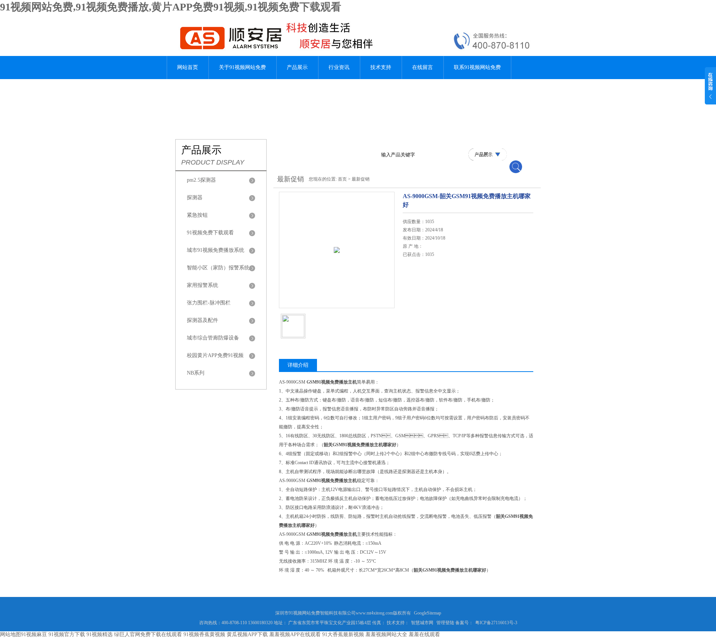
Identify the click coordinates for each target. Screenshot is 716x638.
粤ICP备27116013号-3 (496, 622)
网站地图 (10, 634)
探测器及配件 (202, 320)
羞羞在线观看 (424, 634)
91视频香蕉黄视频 (204, 634)
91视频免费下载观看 (210, 232)
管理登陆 (445, 622)
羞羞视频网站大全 (386, 634)
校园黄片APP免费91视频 (215, 355)
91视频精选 (100, 634)
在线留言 (422, 67)
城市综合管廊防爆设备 (213, 338)
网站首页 (187, 67)
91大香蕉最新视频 (343, 634)
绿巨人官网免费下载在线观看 (148, 634)
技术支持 (380, 67)
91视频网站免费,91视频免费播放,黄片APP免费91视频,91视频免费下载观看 (170, 7)
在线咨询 (421, 299)
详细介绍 (298, 365)
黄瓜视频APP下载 (247, 634)
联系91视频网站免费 (477, 67)
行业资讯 (339, 67)
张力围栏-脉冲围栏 (208, 303)
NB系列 (195, 373)
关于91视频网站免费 (242, 67)
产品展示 (297, 67)
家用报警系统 (202, 285)
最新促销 (361, 179)
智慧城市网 (422, 622)
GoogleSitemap (427, 613)
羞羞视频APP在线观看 (295, 634)
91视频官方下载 (66, 634)
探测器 (194, 197)
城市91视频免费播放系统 (215, 250)
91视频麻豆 (34, 634)
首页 (342, 179)
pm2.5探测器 (201, 180)
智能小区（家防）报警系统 (218, 267)
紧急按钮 (197, 215)
